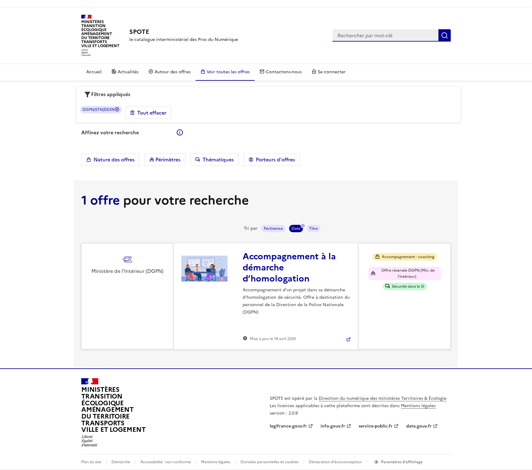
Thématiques (217, 159)
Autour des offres (173, 72)
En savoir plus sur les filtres (180, 132)
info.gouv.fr (332, 426)
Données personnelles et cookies (269, 462)
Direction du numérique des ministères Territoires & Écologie (382, 398)
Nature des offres (113, 159)
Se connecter (332, 72)
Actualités (128, 72)
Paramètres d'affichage (402, 462)
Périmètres (167, 159)
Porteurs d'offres (274, 159)
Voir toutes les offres (228, 72)
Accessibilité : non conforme (165, 462)
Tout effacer (151, 112)
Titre (313, 228)
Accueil (94, 72)
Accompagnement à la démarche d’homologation (289, 267)
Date (296, 228)
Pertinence (273, 228)
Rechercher (444, 35)
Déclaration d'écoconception (335, 462)
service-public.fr (376, 426)
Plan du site (91, 462)
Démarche (120, 462)
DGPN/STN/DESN (99, 109)
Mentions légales (418, 406)
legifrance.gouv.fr (288, 426)
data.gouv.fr (419, 426)
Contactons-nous (284, 72)
